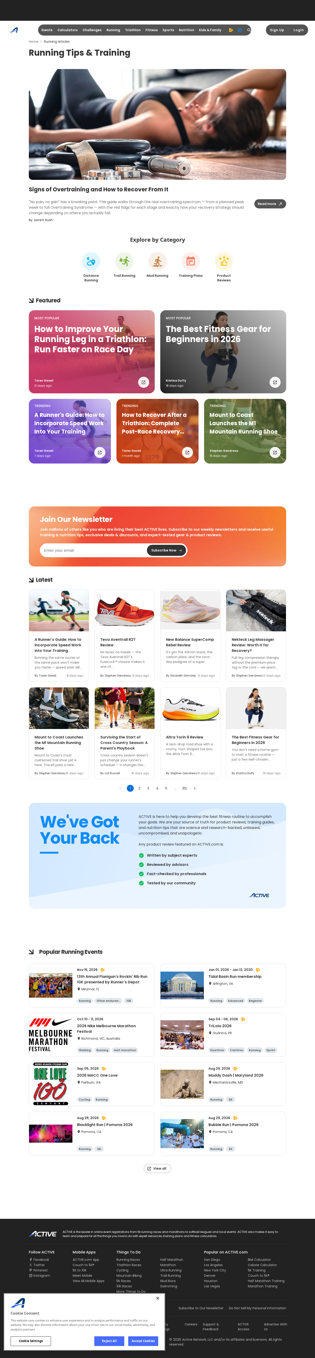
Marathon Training (262, 1286)
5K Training (256, 1270)
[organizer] (240, 30)
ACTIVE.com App (86, 1259)
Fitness (152, 30)
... (175, 788)
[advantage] (231, 30)
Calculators (67, 30)
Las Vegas (212, 1286)
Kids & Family (210, 30)
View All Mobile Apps (88, 1281)
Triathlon (133, 30)
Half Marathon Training (266, 1281)
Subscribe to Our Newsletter (200, 1308)
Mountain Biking (129, 1275)
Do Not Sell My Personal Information (257, 1308)
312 (184, 788)
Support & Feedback (211, 1326)
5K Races (123, 1281)
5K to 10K (79, 1270)
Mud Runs (168, 1281)
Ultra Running (170, 1270)
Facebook (41, 1259)
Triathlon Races (128, 1265)
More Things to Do (131, 1291)
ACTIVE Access (243, 1326)
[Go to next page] (194, 788)
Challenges (92, 30)
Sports (168, 30)
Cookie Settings (31, 1341)
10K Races (124, 1286)
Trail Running (170, 1275)
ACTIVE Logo (38, 1232)
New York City (215, 1270)
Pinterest (40, 1270)
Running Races (128, 1259)
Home (34, 41)
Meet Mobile (82, 1275)
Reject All (109, 1341)
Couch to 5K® (83, 1265)
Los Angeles (213, 1265)
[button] (92, 351)
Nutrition (186, 30)
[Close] (158, 1298)
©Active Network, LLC (191, 1339)
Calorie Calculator (262, 1265)
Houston (210, 1281)
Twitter (39, 1265)
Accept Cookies (143, 1341)
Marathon (168, 1265)
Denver (210, 1275)
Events (47, 30)
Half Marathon (171, 1259)
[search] (249, 30)
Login (299, 30)
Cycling (122, 1270)
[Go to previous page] (120, 788)
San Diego (212, 1259)
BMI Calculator (259, 1259)
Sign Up (277, 30)
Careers (191, 1324)
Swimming (168, 1286)
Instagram (41, 1275)
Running (113, 30)
